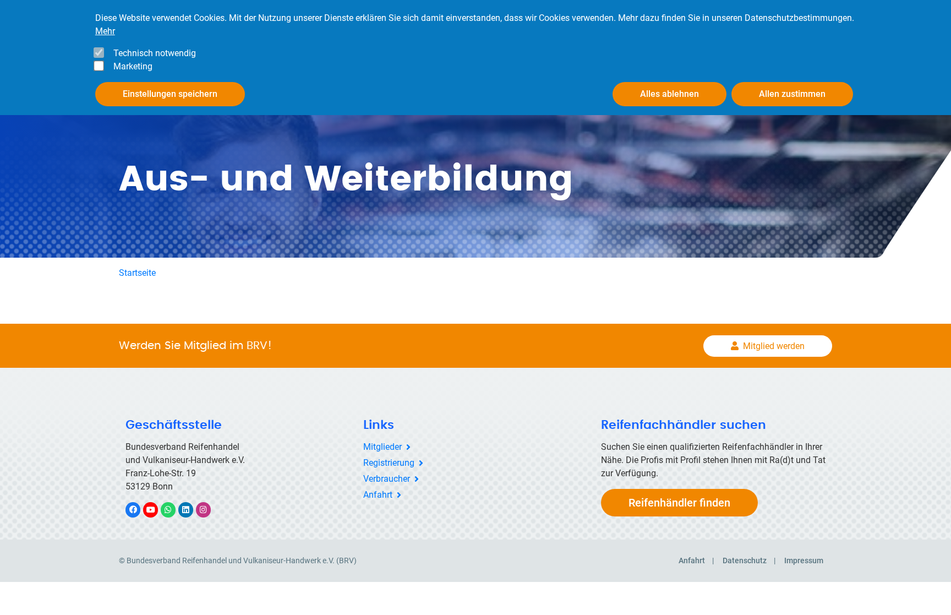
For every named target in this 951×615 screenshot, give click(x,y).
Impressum (803, 560)
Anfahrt (377, 494)
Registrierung (388, 463)
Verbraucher (386, 479)
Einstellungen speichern (170, 94)
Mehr (105, 31)
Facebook (138, 509)
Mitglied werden (774, 346)
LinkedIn (191, 509)
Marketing (132, 66)
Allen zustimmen (792, 94)
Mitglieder (382, 447)
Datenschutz (745, 560)
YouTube (156, 509)
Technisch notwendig (154, 53)
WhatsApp (174, 509)
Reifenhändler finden (679, 502)
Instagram (209, 509)
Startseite (137, 273)
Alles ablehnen (669, 94)
